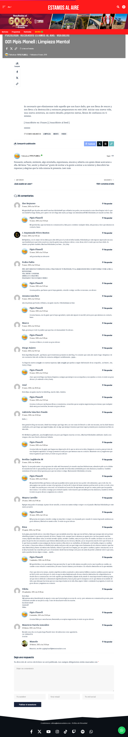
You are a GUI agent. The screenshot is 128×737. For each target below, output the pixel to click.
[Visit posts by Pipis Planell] (6, 54)
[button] (4, 6)
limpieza (46, 134)
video (64, 134)
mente (56, 134)
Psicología (12, 35)
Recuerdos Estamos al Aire (37, 35)
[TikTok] (65, 732)
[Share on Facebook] (6, 49)
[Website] (112, 156)
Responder (108, 203)
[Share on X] (11, 49)
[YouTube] (48, 732)
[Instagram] (57, 732)
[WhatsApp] (91, 732)
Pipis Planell (22, 54)
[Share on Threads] (105, 143)
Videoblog (63, 35)
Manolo (34, 641)
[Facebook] (31, 732)
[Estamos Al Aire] (64, 7)
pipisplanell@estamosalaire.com (54, 649)
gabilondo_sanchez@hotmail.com (44, 435)
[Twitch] (74, 732)
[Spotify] (82, 732)
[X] (39, 732)
